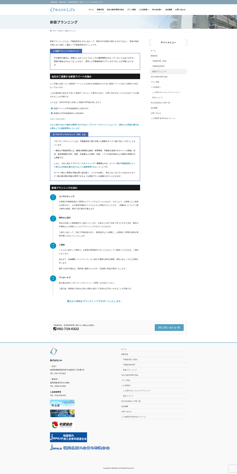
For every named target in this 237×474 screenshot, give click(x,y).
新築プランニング (159, 71)
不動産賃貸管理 (158, 66)
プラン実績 (155, 82)
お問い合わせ (156, 113)
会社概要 (154, 108)
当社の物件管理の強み (159, 77)
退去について (157, 97)
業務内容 (154, 56)
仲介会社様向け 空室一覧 (160, 103)
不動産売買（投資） (160, 61)
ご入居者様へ (156, 87)
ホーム (153, 51)
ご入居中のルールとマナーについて (166, 92)
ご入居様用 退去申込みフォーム (163, 118)
